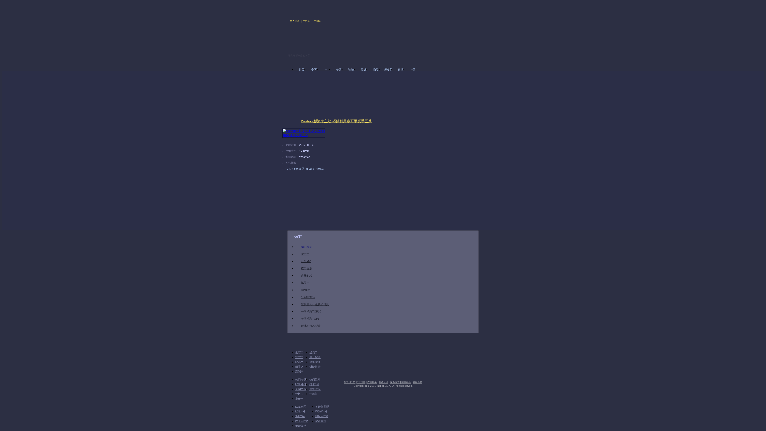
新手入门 (300, 366)
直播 (400, 69)
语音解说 (315, 357)
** (326, 69)
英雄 (363, 69)
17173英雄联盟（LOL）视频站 (304, 168)
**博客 (317, 21)
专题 (339, 69)
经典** (313, 352)
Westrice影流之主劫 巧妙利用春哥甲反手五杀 (336, 121)
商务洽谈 (383, 382)
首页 (301, 69)
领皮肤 (388, 69)
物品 (376, 69)
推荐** (299, 352)
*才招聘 (361, 382)
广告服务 (372, 382)
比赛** (299, 362)
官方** (299, 357)
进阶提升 (315, 366)
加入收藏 (294, 21)
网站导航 (417, 382)
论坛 (351, 69)
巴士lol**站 (301, 421)
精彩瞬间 (315, 362)
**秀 (413, 69)
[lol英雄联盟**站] (344, 37)
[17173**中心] (301, 9)
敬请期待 (320, 421)
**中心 (306, 21)
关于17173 (349, 382)
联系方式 (395, 382)
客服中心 (406, 382)
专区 (314, 69)
